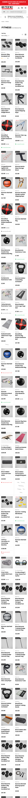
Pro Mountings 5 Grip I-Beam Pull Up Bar (20, 574)
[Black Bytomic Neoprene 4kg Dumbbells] (21, 45)
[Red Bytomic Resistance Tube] (7, 268)
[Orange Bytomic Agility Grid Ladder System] (7, 156)
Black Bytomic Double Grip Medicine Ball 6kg (6, 251)
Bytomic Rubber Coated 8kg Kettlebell (20, 279)
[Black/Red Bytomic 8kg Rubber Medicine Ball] (7, 125)
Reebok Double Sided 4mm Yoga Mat (6, 335)
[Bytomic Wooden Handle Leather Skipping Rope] (21, 183)
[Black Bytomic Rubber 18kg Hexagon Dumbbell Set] (21, 746)
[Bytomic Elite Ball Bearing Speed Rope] (21, 774)
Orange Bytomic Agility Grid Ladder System (6, 168)
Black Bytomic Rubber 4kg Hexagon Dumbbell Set (19, 83)
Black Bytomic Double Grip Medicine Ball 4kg (6, 422)
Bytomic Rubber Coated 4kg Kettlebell (6, 705)
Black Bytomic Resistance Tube (20, 680)
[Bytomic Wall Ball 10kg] (7, 354)
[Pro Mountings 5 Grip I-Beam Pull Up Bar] (21, 562)
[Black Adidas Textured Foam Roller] (7, 462)
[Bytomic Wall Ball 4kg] (21, 530)
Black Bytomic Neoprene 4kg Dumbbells (19, 56)
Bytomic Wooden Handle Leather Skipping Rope (20, 194)
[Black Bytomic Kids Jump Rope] (7, 669)
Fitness (7, 21)
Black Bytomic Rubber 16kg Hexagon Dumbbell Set (5, 601)
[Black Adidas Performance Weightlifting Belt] (21, 462)
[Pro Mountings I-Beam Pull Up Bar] (7, 437)
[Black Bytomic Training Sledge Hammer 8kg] (21, 617)
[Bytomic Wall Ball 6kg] (21, 209)
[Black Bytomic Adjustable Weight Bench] (7, 99)
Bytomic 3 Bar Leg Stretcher (20, 136)
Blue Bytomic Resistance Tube (20, 251)
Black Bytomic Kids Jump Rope (6, 680)
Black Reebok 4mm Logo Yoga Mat (20, 306)
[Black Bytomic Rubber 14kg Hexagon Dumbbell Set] (21, 589)
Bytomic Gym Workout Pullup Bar (6, 82)
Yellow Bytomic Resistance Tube (6, 305)
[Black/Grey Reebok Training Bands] (21, 694)
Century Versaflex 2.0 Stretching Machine (5, 542)
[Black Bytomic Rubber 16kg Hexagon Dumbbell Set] (7, 589)
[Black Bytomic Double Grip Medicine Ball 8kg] (21, 354)
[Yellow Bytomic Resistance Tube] (7, 294)
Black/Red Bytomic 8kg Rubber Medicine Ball (6, 137)
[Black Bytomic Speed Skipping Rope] (21, 99)
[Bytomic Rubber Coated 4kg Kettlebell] (7, 693)
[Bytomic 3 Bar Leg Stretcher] (21, 125)
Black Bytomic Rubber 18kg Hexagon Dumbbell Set (19, 758)
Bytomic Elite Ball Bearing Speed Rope (20, 785)
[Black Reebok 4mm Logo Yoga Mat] (21, 294)
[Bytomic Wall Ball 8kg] (7, 183)
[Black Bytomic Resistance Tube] (21, 669)
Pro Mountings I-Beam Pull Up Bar (6, 448)
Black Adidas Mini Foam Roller (20, 730)
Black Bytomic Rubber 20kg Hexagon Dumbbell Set (5, 758)
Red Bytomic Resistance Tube (6, 279)
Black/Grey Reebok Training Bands (20, 705)
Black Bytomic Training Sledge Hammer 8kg (20, 628)
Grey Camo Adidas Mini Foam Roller (6, 574)
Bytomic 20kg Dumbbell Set (5, 55)
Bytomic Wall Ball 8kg (6, 193)
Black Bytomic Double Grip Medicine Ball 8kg (20, 365)
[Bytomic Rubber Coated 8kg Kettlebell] (21, 268)
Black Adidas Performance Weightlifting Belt (20, 473)
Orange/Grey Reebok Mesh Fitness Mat (5, 731)
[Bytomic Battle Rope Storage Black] (21, 157)
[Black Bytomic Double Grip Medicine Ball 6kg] (7, 240)
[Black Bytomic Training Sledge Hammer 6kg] (7, 643)
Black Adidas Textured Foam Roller (6, 473)
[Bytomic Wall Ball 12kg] (7, 617)
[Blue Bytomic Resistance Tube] (21, 240)
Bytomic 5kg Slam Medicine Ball (20, 422)
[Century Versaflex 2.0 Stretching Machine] (7, 530)
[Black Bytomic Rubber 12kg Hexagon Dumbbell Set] (7, 774)
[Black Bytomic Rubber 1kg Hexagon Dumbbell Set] (7, 502)
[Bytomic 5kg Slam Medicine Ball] (21, 411)
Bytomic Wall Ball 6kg (20, 220)
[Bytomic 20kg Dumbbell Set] (7, 44)
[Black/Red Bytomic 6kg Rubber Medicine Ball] (21, 324)
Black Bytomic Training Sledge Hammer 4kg (20, 654)
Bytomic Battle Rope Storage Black (19, 168)
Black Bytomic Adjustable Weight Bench (5, 110)
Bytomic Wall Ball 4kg (20, 540)
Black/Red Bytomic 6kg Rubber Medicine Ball (20, 336)
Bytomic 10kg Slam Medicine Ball (19, 393)
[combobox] (14, 12)
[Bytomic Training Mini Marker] (21, 502)
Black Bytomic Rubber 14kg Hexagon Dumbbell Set (19, 601)
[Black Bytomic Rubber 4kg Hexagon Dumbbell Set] (21, 71)
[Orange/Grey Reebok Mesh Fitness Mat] (7, 720)
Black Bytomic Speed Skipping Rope (20, 110)
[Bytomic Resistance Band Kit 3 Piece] (7, 382)
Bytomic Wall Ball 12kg (6, 627)
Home (3, 21)
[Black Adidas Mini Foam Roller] (21, 720)
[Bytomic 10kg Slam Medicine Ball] (21, 382)
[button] (22, 8)
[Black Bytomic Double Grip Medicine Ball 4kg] (7, 411)
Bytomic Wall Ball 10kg (6, 364)
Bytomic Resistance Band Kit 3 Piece (6, 393)
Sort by (4, 33)
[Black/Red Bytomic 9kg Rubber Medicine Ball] (7, 209)
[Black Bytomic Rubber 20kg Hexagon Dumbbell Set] (7, 746)
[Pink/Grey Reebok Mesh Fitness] (21, 437)
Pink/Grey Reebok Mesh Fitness (20, 448)
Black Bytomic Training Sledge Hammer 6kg (6, 654)
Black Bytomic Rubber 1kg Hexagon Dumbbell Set (5, 514)
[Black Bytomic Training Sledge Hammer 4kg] (21, 643)
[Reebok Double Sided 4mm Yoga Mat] (7, 324)
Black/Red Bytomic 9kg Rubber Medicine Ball (6, 221)
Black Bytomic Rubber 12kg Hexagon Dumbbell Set (5, 786)
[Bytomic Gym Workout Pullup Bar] (7, 71)
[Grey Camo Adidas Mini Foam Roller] (7, 562)
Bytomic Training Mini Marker (20, 512)
